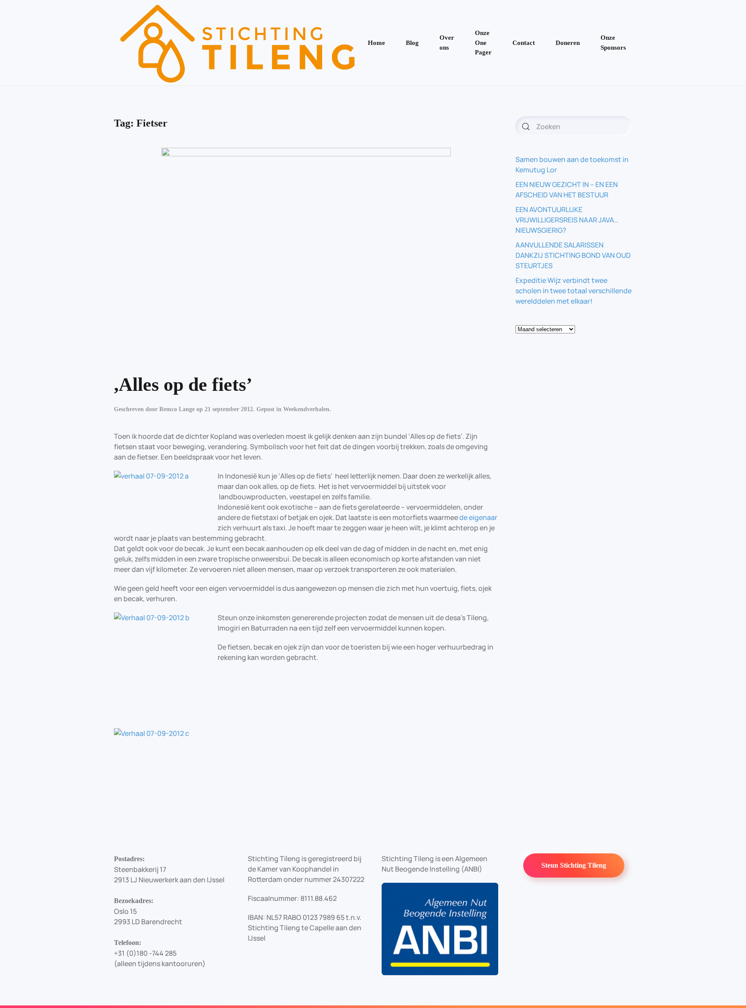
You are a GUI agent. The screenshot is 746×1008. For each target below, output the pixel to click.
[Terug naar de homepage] (238, 43)
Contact (523, 42)
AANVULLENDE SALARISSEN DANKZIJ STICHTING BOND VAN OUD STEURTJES (573, 255)
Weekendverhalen (306, 409)
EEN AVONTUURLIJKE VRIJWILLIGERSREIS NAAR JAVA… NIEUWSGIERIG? (567, 220)
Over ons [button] (446, 42)
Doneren (568, 42)
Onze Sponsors (613, 42)
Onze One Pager (483, 42)
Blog (412, 42)
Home (376, 42)
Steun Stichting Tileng (573, 865)
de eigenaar (478, 517)
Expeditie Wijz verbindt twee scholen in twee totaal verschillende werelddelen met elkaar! (573, 291)
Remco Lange (177, 409)
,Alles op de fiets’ (183, 384)
